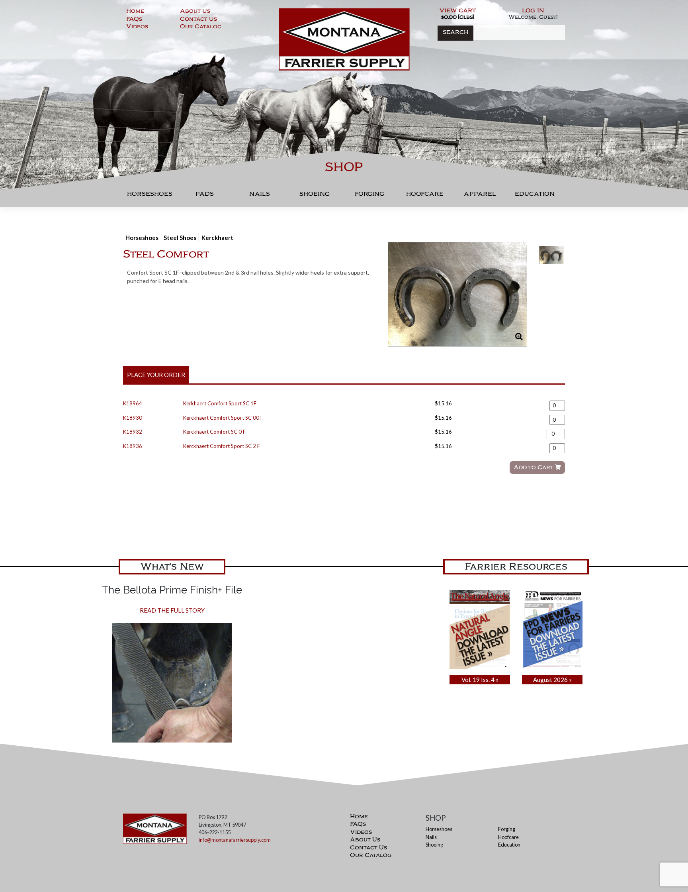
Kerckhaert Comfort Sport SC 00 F (223, 418)
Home (135, 12)
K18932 (132, 431)
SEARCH (455, 33)
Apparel (480, 196)
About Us (195, 12)
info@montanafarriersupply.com (235, 840)
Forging (369, 196)
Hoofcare (425, 196)
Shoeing (314, 196)
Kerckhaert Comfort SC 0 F (214, 431)
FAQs (134, 20)
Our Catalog (200, 27)
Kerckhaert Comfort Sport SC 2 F (221, 446)
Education (535, 196)
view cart (458, 11)
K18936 (132, 446)
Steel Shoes (180, 237)
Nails (259, 196)
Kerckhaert (217, 237)
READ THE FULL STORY (172, 610)
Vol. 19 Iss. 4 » (479, 679)
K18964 (132, 403)
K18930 (132, 418)
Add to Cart (534, 468)
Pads (204, 196)
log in (533, 11)
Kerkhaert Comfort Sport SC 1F (219, 403)
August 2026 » (552, 679)
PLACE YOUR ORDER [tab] (156, 374)
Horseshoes (149, 196)
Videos (137, 27)
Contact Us (198, 20)
